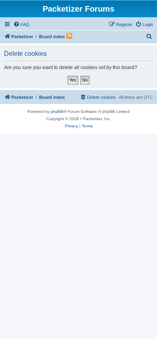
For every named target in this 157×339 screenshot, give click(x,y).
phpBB (57, 111)
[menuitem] (21, 24)
